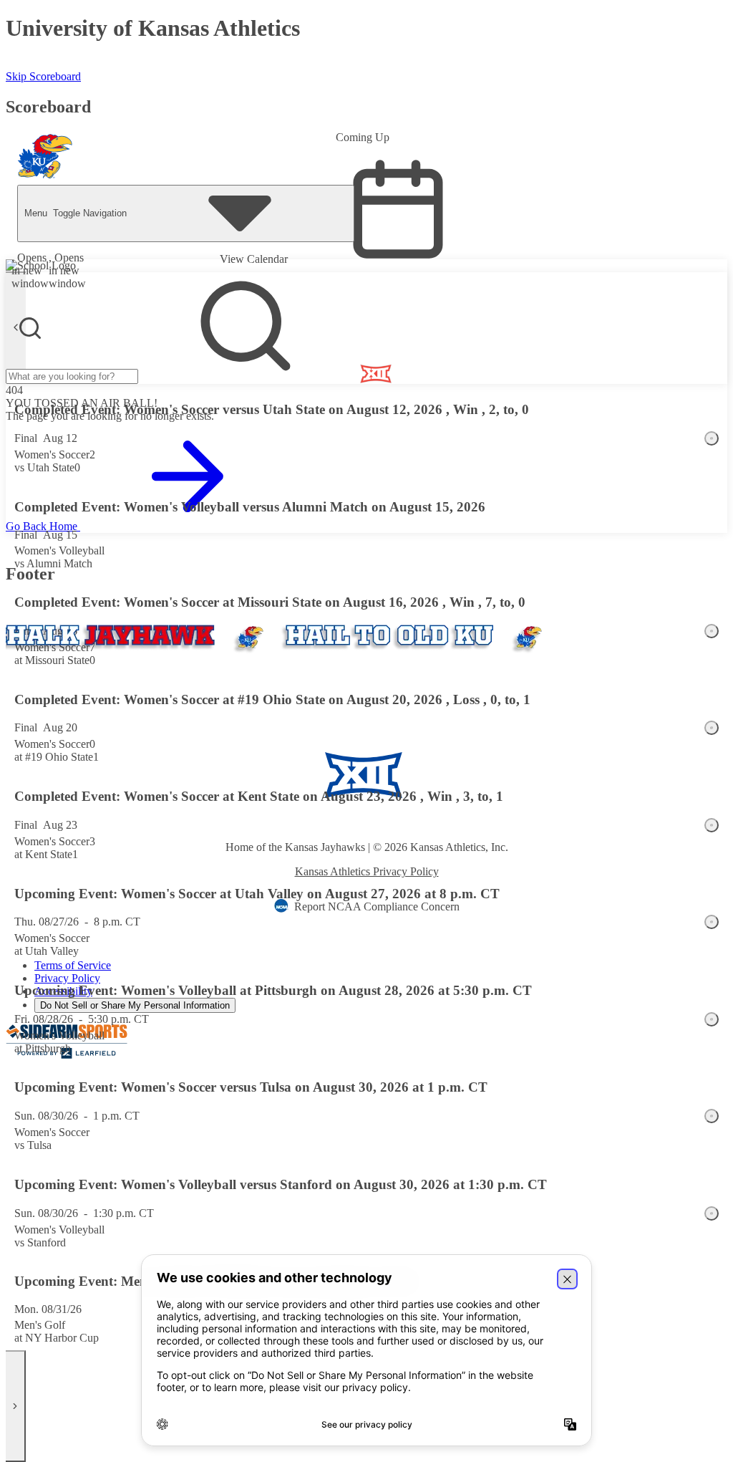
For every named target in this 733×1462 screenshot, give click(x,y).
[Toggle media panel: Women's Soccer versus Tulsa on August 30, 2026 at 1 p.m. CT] (711, 1116)
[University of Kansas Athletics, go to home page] (45, 156)
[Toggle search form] (30, 328)
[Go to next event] (16, 1406)
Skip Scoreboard (43, 76)
